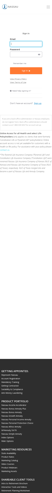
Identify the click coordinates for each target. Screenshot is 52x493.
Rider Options (7, 441)
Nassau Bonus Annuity (11, 412)
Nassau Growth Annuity (12, 416)
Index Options (7, 437)
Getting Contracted (9, 385)
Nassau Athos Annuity (11, 426)
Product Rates (7, 457)
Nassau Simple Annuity (11, 434)
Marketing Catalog (9, 460)
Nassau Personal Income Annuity (16, 419)
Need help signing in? (21, 91)
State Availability (8, 453)
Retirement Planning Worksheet (15, 490)
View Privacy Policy (18, 79)
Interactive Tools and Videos (14, 487)
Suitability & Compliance (12, 389)
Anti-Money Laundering (11, 393)
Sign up (37, 103)
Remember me (19, 63)
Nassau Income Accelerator (13, 405)
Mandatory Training (10, 382)
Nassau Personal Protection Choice (17, 423)
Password (15, 49)
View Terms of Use (18, 82)
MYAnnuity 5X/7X (9, 430)
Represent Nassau (9, 375)
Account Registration (10, 378)
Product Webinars (9, 467)
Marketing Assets (9, 471)
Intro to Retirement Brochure (14, 483)
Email (13, 39)
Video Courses (7, 464)
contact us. (5, 150)
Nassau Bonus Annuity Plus (13, 408)
